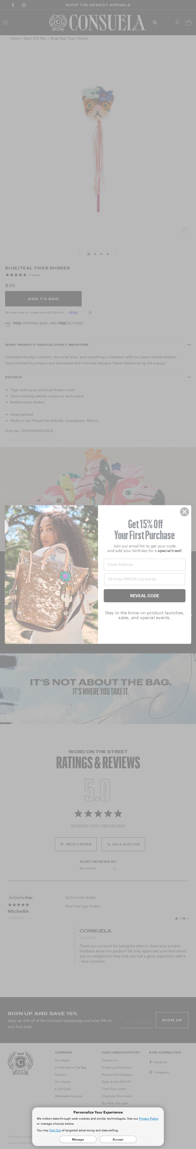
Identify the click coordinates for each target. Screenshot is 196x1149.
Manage (78, 1139)
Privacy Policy (148, 1118)
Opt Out (55, 1130)
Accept (118, 1139)
